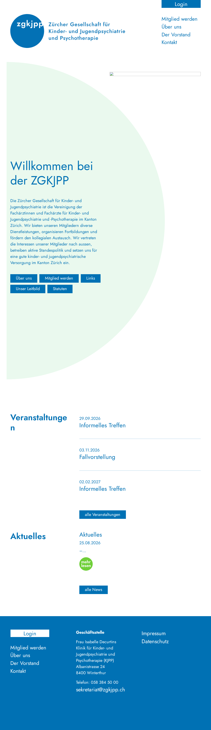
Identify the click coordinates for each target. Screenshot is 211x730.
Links (90, 278)
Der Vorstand (176, 34)
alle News (93, 590)
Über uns (171, 26)
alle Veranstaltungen (102, 515)
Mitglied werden (179, 19)
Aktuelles (90, 534)
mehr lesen (86, 564)
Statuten (60, 289)
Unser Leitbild (28, 289)
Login (181, 4)
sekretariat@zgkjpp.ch (100, 689)
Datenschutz (155, 641)
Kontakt (169, 42)
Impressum (154, 633)
